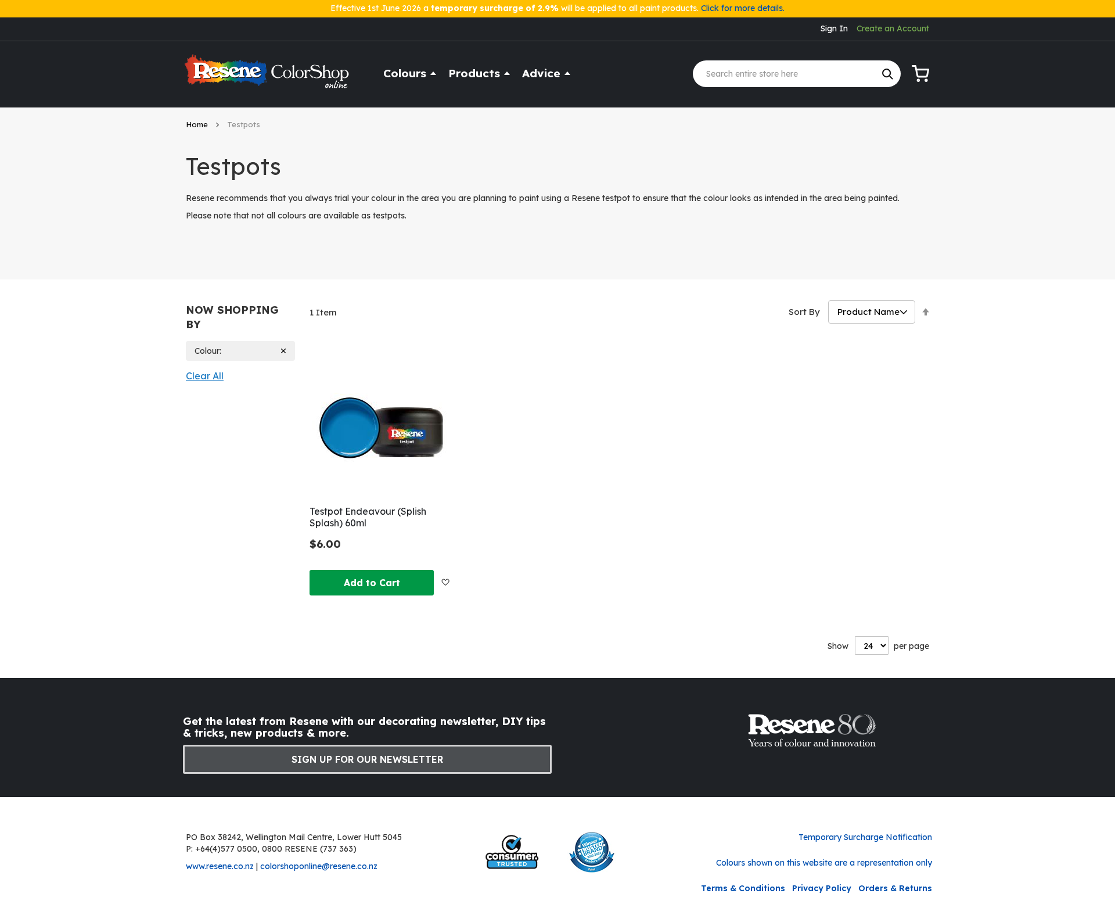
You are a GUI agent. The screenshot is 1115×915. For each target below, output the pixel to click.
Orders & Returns (895, 888)
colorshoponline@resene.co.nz (318, 866)
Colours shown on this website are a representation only (824, 862)
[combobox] (797, 73)
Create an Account (893, 28)
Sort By (804, 311)
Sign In (834, 28)
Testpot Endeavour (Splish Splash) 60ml (368, 517)
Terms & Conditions (743, 888)
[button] (445, 582)
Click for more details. (743, 8)
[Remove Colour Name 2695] (283, 351)
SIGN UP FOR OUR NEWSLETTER (367, 759)
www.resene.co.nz (220, 866)
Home (198, 124)
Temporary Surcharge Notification (865, 837)
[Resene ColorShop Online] (268, 76)
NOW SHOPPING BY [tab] (232, 317)
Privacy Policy (821, 888)
